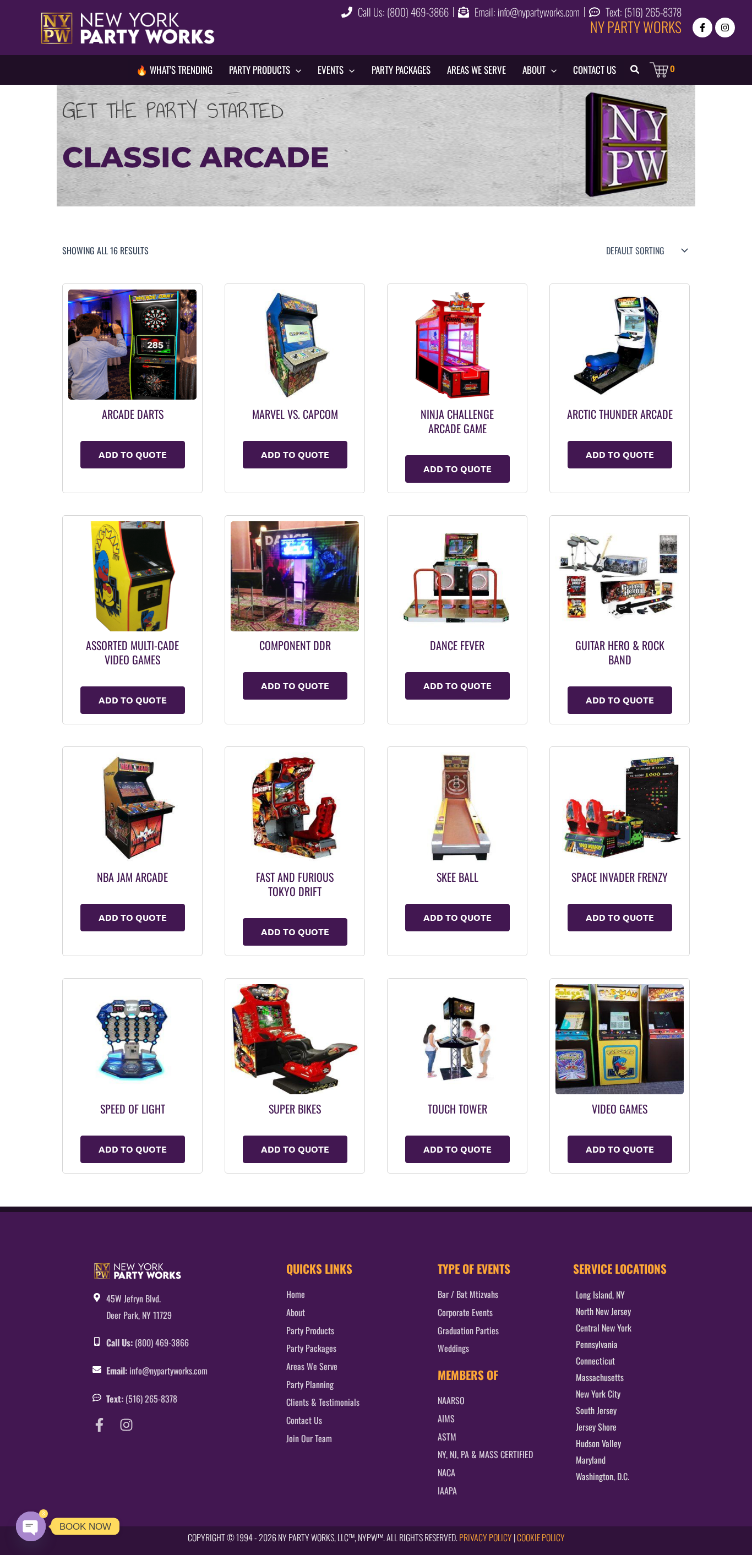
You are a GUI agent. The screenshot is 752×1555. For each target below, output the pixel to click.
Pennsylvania (597, 1344)
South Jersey (596, 1410)
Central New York (603, 1327)
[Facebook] (702, 27)
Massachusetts (600, 1377)
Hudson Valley (598, 1443)
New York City (598, 1393)
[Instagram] (725, 27)
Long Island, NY (600, 1294)
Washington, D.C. (602, 1476)
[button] (295, 70)
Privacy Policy (485, 1537)
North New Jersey (603, 1311)
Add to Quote (133, 454)
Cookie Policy (541, 1537)
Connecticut (595, 1360)
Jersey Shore (596, 1426)
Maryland (591, 1459)
